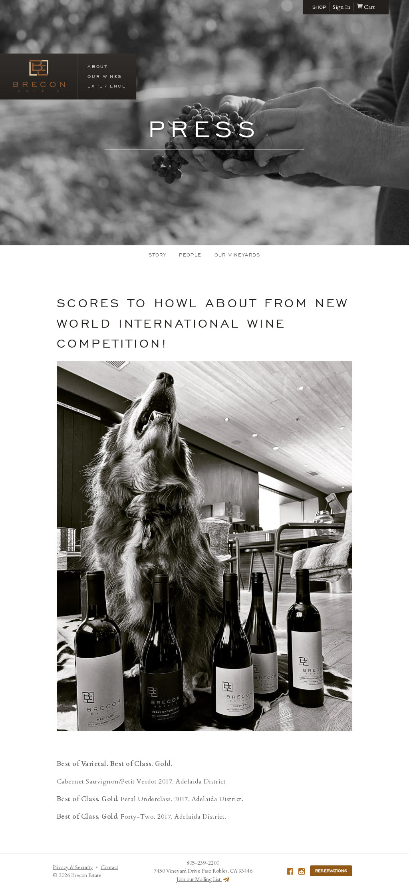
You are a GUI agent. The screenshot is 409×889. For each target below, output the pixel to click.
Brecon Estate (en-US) (39, 76)
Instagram (301, 871)
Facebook (290, 871)
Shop (319, 7)
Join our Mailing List (199, 879)
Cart (369, 7)
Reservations (331, 870)
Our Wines (104, 76)
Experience (106, 86)
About (97, 66)
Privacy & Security (73, 867)
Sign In (341, 7)
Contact (109, 867)
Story (157, 255)
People (190, 255)
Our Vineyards (237, 255)
